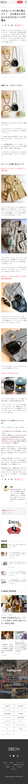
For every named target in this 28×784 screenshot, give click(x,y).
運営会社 (8, 766)
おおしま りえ (4, 626)
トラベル (7, 725)
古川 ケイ (10, 548)
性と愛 (10, 615)
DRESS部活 (20, 706)
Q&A (13, 766)
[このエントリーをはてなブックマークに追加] (8, 25)
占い (7, 728)
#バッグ (10, 513)
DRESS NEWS (12, 557)
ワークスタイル (7, 717)
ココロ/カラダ (7, 721)
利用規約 (11, 762)
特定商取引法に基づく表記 (18, 764)
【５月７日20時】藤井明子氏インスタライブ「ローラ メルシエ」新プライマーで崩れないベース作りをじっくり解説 (17, 554)
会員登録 (20, 2)
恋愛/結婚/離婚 (7, 713)
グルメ (20, 721)
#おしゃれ (4, 513)
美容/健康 (20, 713)
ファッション (10, 7)
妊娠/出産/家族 (20, 717)
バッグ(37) (25, 7)
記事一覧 (5, 762)
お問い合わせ (14, 769)
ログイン (14, 2)
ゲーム (7, 732)
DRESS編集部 (11, 575)
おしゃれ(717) (19, 7)
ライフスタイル (7, 709)
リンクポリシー (7, 764)
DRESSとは (19, 766)
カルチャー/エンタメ (20, 725)
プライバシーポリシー (20, 762)
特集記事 (7, 706)
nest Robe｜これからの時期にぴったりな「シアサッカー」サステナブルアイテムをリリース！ (18, 564)
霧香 (11, 487)
